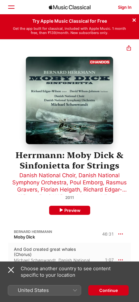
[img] (70, 7)
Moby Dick (24, 236)
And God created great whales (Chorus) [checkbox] (45, 252)
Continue (108, 290)
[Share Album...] (129, 49)
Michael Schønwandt (35, 260)
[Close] (134, 19)
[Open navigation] (11, 7)
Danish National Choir (47, 175)
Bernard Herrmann (33, 231)
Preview (72, 210)
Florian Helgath (60, 189)
